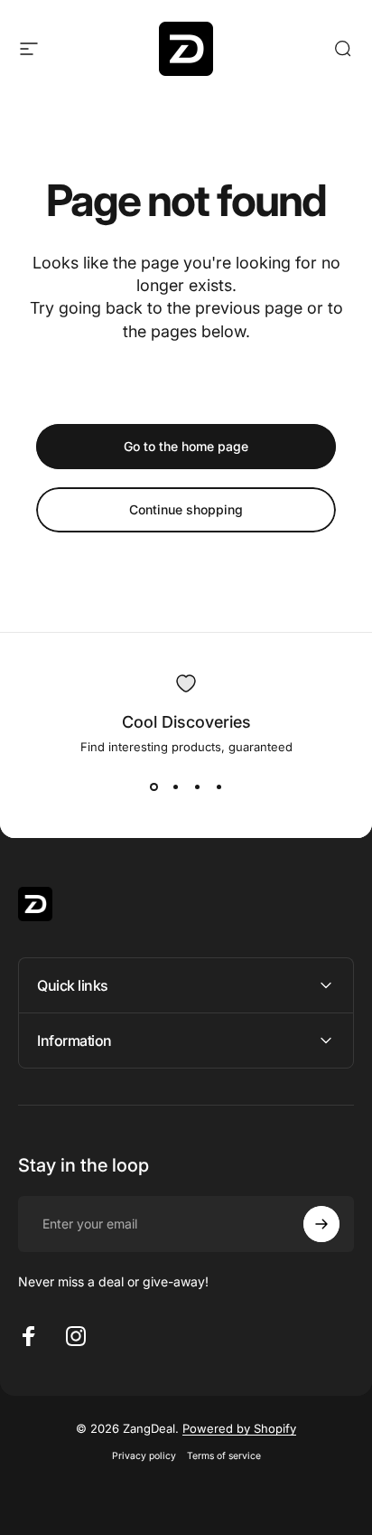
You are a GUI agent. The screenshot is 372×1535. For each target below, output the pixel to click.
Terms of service (224, 1456)
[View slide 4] (218, 786)
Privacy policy (144, 1456)
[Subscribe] (321, 1224)
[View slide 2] (175, 786)
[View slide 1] (153, 786)
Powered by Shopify (239, 1428)
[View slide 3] (197, 786)
